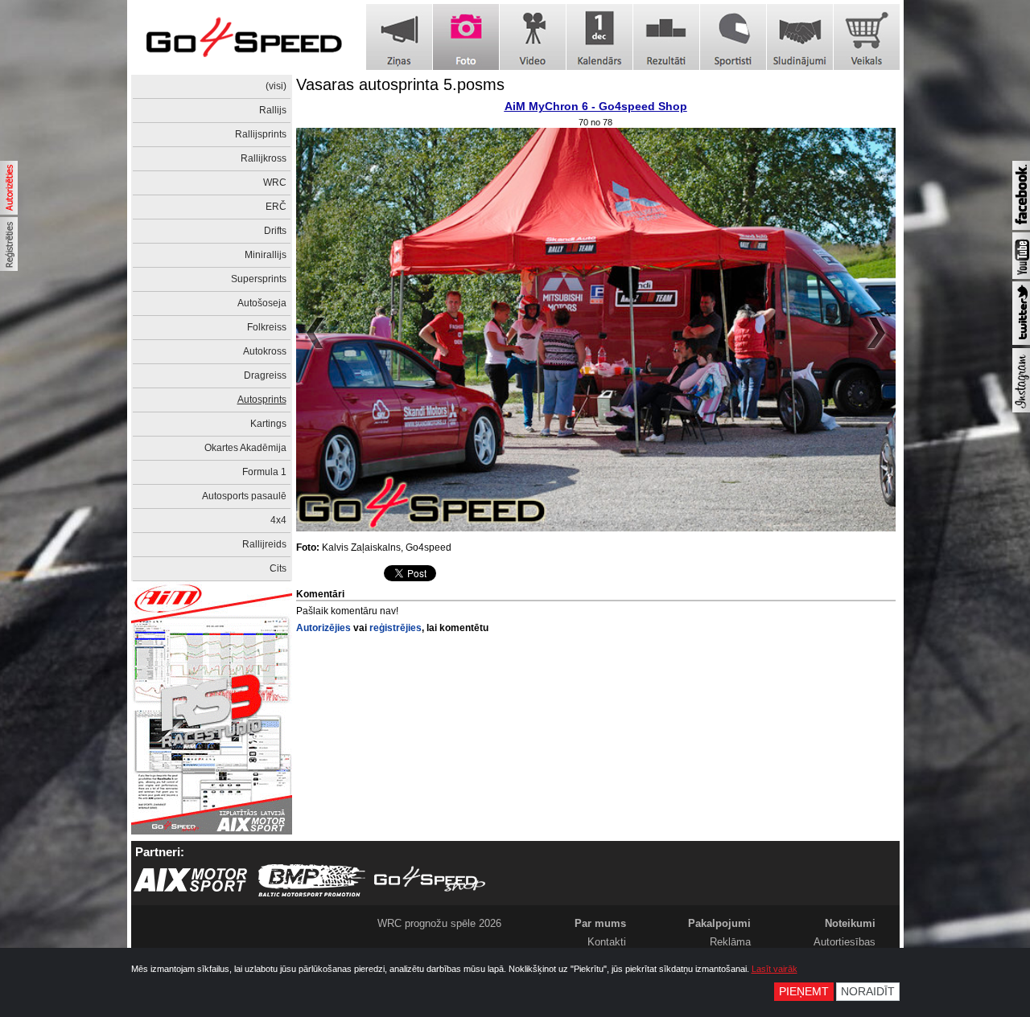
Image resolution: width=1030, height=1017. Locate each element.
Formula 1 (264, 472)
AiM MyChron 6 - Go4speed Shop (596, 106)
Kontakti (606, 942)
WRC (274, 182)
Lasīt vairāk (774, 969)
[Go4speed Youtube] (1021, 276)
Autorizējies (323, 628)
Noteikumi (850, 923)
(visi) (276, 86)
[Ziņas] (399, 37)
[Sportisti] (733, 37)
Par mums (600, 923)
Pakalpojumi (719, 923)
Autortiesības (845, 942)
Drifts (275, 230)
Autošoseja (261, 303)
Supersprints (258, 279)
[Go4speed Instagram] (1021, 409)
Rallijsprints (260, 134)
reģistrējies (395, 628)
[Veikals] (867, 37)
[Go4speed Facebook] (1021, 227)
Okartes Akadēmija (245, 447)
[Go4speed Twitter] (1021, 342)
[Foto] (466, 37)
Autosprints (261, 399)
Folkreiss (266, 327)
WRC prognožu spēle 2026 (439, 923)
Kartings (268, 423)
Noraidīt (868, 992)
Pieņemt (804, 992)
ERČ (276, 206)
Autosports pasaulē (244, 496)
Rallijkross (263, 158)
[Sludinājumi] (800, 37)
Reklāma (730, 942)
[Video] (533, 37)
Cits (278, 568)
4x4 (278, 520)
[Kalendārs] (599, 37)
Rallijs (272, 110)
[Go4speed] (243, 37)
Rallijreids (264, 544)
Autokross (264, 351)
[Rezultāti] (666, 37)
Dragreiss (265, 375)
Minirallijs (265, 254)
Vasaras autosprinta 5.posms (400, 84)
